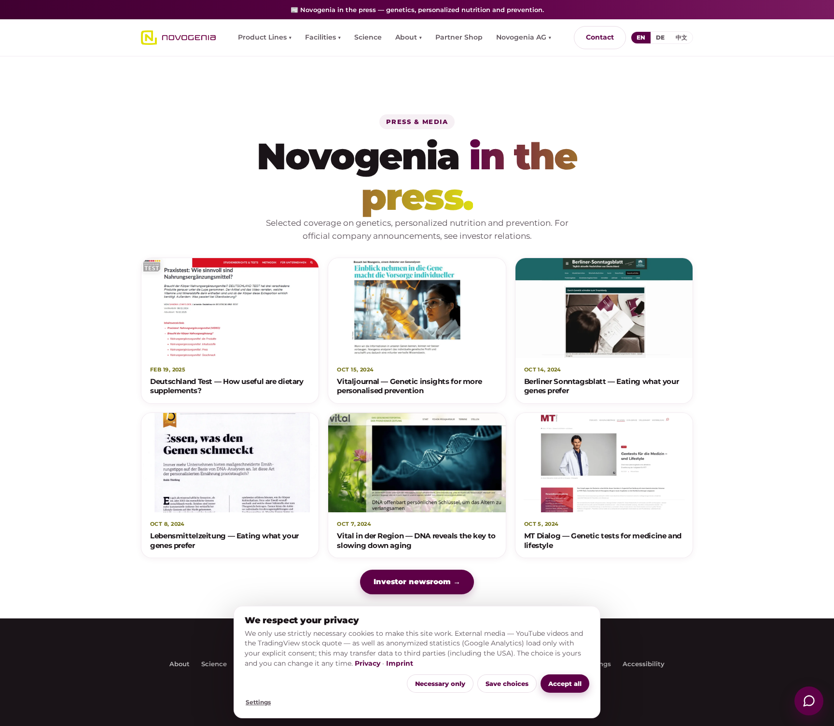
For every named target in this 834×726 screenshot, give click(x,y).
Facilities (323, 37)
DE (660, 37)
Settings (258, 702)
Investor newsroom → (417, 581)
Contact (600, 37)
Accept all (565, 683)
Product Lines (265, 37)
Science (368, 37)
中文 (681, 37)
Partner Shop (459, 37)
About (408, 37)
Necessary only (440, 683)
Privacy (367, 663)
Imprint (399, 663)
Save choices (507, 683)
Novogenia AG (523, 37)
